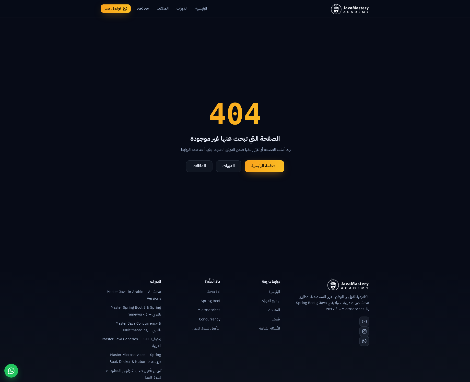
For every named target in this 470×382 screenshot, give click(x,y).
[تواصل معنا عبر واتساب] (11, 371)
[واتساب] (364, 341)
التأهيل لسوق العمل (206, 328)
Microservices (209, 310)
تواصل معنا (113, 8)
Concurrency (209, 319)
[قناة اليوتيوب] (364, 321)
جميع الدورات (270, 301)
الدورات (182, 8)
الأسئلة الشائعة (269, 328)
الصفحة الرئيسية (264, 166)
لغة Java (213, 291)
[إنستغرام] (364, 331)
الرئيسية (201, 8)
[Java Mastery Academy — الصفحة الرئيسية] (349, 8)
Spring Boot (210, 301)
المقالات (163, 8)
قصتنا (275, 319)
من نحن (143, 8)
